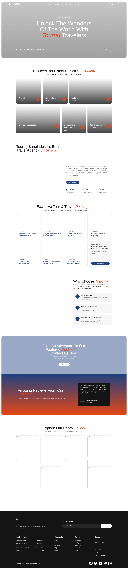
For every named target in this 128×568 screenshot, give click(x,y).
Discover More (72, 182)
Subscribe (105, 526)
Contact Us (64, 364)
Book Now (27, 225)
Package (65, 4)
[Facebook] (91, 563)
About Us (57, 4)
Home (50, 4)
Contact (77, 4)
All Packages (100, 263)
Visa (71, 4)
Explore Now (105, 49)
